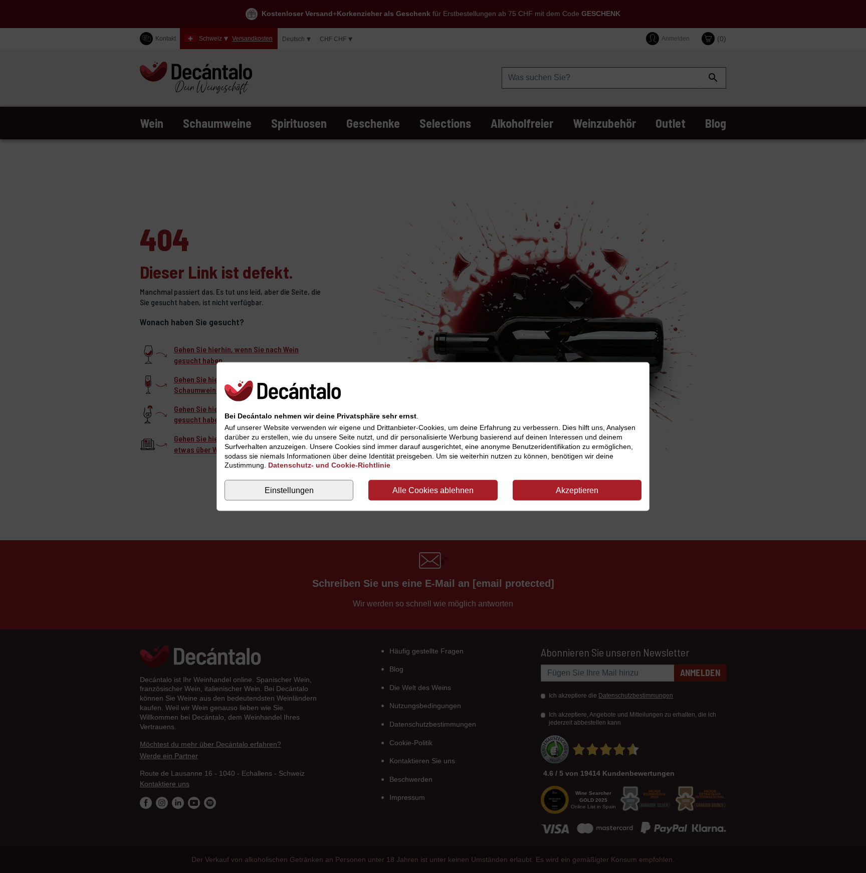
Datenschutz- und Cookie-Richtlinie (329, 465)
